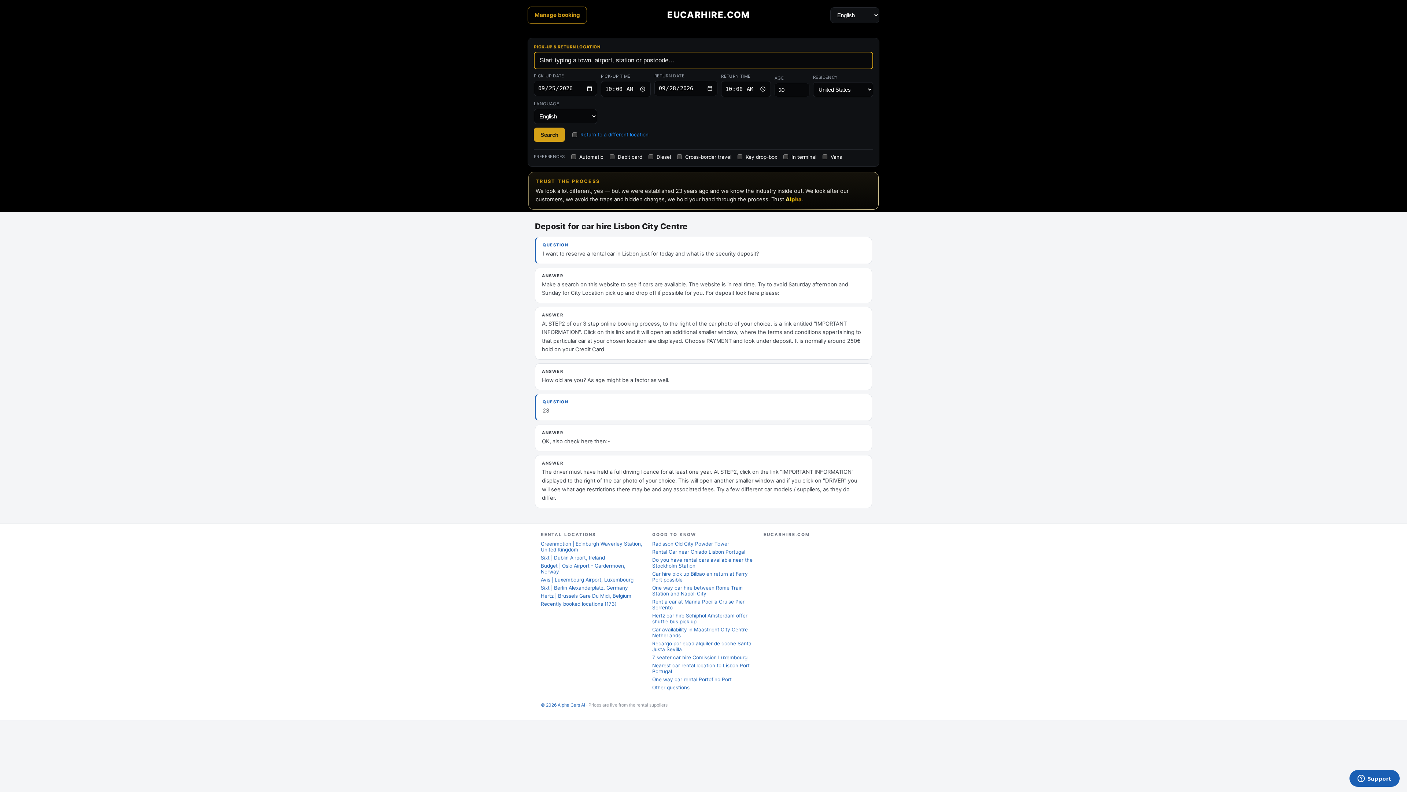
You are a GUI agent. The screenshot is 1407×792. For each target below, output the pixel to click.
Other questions (671, 687)
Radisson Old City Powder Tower (690, 544)
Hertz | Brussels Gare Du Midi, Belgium (586, 596)
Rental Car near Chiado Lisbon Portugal (698, 552)
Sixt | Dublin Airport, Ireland (573, 558)
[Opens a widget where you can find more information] (1374, 779)
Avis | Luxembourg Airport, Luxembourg (587, 580)
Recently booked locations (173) (579, 604)
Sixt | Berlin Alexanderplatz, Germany (584, 588)
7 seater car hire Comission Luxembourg (699, 657)
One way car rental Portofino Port (692, 679)
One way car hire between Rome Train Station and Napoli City (697, 591)
